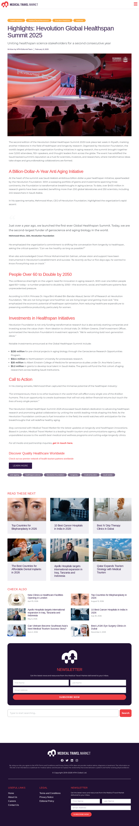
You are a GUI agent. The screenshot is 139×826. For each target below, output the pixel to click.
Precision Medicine (62, 20)
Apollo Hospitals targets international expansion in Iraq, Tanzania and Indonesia (46, 612)
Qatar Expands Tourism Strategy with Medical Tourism (110, 569)
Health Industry (16, 20)
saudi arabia (107, 475)
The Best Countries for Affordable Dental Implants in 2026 (26, 569)
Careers (12, 801)
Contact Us (13, 805)
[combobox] (63, 713)
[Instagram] (76, 760)
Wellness (79, 20)
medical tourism (90, 475)
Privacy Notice (46, 797)
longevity (74, 475)
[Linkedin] (72, 760)
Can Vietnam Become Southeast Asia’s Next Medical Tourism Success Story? (48, 627)
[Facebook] (62, 760)
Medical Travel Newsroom (39, 20)
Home (11, 793)
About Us (12, 797)
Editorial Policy (47, 801)
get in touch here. (63, 443)
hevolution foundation (55, 475)
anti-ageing (14, 475)
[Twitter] (67, 760)
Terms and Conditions (50, 793)
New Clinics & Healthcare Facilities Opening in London (45, 596)
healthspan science (32, 475)
